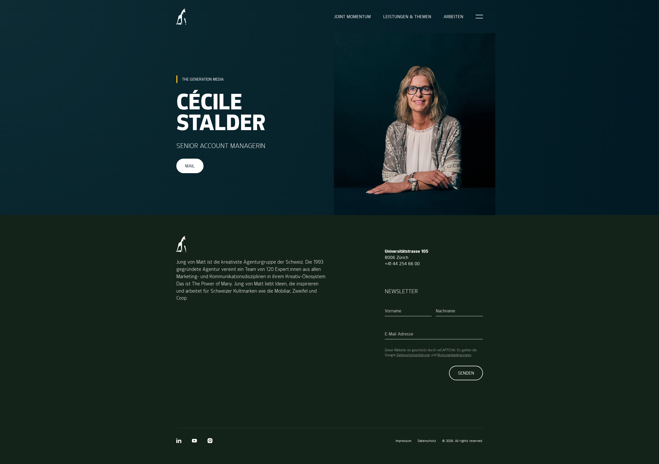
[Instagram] (210, 440)
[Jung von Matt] (181, 16)
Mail (190, 166)
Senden (466, 373)
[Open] (479, 16)
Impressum (403, 440)
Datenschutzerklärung (413, 354)
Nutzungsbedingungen (454, 354)
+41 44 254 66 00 (402, 264)
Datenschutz (427, 440)
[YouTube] (194, 440)
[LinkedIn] (179, 440)
